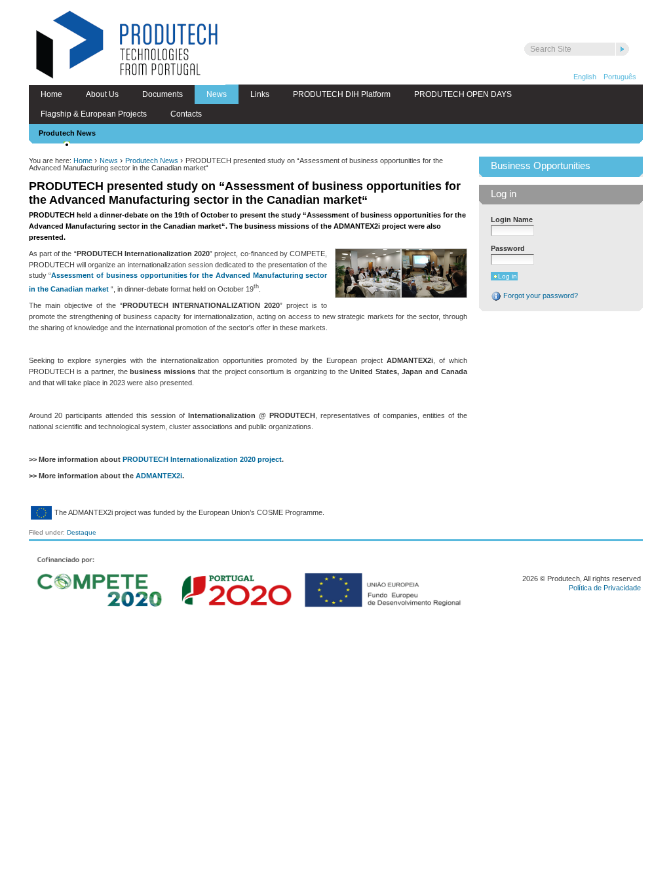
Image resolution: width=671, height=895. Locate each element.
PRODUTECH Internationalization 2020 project (202, 459)
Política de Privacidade (605, 588)
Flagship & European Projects (94, 114)
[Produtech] (127, 46)
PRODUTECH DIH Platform (342, 94)
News (216, 94)
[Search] (622, 49)
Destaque (81, 532)
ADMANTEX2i (159, 476)
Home (51, 94)
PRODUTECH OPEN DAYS (463, 94)
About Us (102, 94)
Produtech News (67, 133)
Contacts (186, 114)
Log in (503, 194)
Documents (162, 94)
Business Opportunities (540, 166)
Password (508, 248)
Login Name (512, 219)
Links (259, 94)
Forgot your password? (539, 295)
